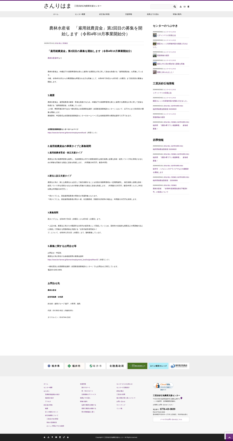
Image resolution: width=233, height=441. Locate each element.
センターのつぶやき (170, 32)
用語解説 (65, 43)
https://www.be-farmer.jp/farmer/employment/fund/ (67, 133)
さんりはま (72, 6)
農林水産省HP (53, 58)
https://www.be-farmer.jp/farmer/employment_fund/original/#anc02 (73, 260)
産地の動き (58, 43)
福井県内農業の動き (177, 106)
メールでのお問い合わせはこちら (171, 419)
